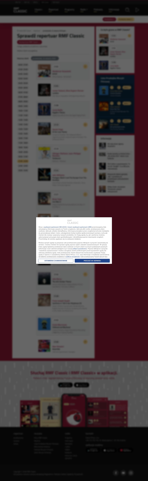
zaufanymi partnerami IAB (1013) (55, 227)
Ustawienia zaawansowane (55, 261)
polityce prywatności (79, 249)
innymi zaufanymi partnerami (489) (80, 227)
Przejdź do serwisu (92, 261)
